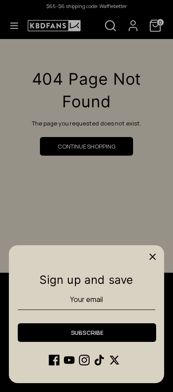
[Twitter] (114, 360)
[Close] (152, 257)
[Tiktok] (99, 360)
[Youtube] (69, 360)
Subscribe (87, 333)
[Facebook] (54, 360)
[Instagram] (84, 360)
